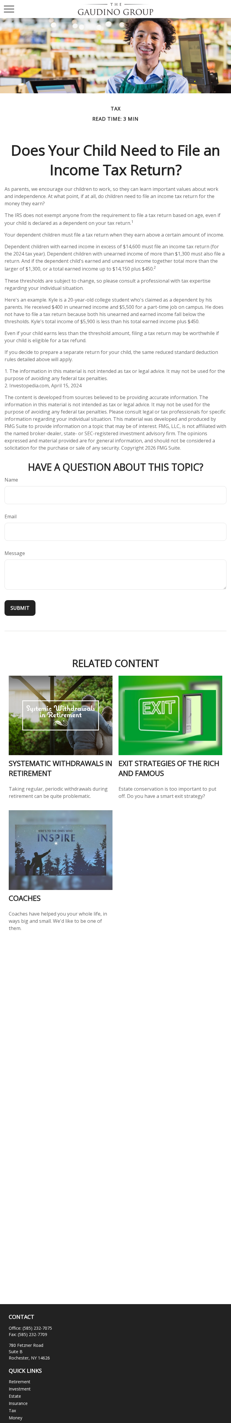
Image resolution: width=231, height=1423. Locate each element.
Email (11, 516)
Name (11, 479)
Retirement (19, 1381)
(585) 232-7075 (37, 1328)
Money (15, 1418)
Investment (20, 1389)
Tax (12, 1410)
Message (15, 553)
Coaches (25, 898)
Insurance (18, 1403)
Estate (15, 1396)
